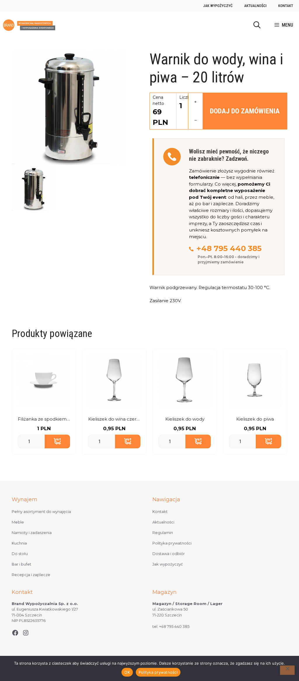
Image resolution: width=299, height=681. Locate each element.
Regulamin (162, 532)
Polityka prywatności (172, 543)
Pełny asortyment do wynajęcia (41, 511)
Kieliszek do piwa (255, 419)
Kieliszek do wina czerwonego (114, 419)
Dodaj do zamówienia (245, 111)
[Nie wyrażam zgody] (287, 670)
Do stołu (20, 553)
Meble (18, 522)
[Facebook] (15, 632)
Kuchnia (19, 543)
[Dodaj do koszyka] (57, 442)
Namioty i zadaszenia (32, 532)
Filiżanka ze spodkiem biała (44, 419)
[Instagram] (25, 632)
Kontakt (285, 6)
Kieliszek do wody (184, 419)
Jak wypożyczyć (217, 6)
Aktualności (255, 6)
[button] (257, 25)
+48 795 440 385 (229, 248)
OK (127, 672)
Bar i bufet (21, 564)
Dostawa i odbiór (168, 553)
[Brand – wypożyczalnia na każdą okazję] (29, 25)
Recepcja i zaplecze (31, 574)
